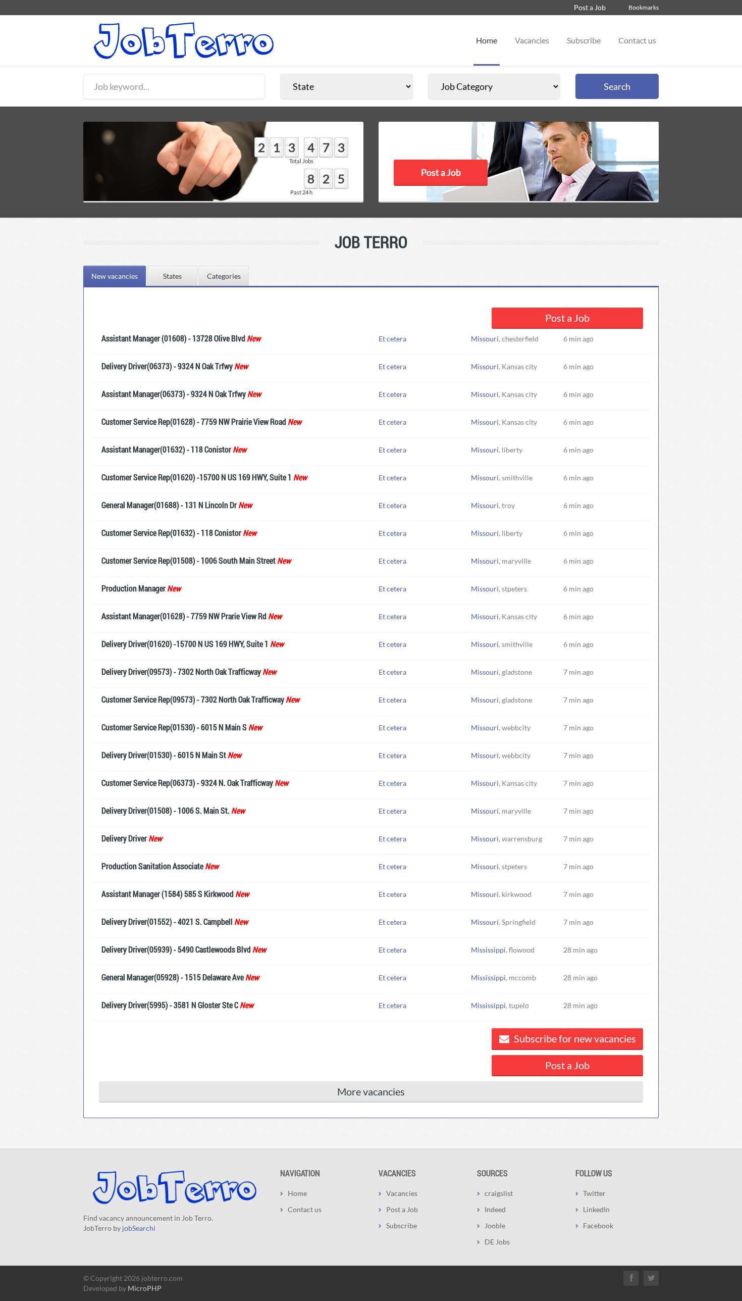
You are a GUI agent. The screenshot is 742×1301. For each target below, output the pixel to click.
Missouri (485, 338)
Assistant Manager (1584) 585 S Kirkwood (167, 893)
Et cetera (392, 338)
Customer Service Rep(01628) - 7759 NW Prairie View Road (193, 421)
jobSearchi (138, 1228)
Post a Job (590, 7)
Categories (224, 276)
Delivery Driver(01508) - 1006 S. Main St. (165, 810)
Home (486, 40)
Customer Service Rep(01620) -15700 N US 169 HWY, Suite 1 (196, 477)
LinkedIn (596, 1209)
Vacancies (532, 40)
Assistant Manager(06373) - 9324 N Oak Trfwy (173, 393)
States (172, 276)
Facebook (598, 1225)
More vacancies (371, 1091)
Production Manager (133, 588)
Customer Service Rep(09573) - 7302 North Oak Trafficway (192, 699)
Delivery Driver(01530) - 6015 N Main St (163, 754)
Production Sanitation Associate (152, 866)
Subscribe (584, 40)
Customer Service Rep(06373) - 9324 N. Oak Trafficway (187, 782)
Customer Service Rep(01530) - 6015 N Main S (174, 727)
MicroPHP (145, 1288)
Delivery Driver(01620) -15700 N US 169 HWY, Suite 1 (185, 643)
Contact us (637, 40)
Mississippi (488, 949)
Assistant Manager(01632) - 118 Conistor (166, 449)
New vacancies (114, 276)
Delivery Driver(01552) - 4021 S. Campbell (167, 921)
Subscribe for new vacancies (574, 1038)
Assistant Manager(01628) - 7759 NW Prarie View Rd (184, 616)
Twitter (594, 1193)
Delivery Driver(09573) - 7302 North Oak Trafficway (181, 671)
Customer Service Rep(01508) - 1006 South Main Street (188, 560)
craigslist (499, 1193)
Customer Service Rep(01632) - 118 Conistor (171, 532)
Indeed (495, 1209)
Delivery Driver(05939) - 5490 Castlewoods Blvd (176, 949)
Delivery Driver (124, 838)
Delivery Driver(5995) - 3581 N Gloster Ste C (169, 1004)
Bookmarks (643, 7)
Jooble (495, 1225)
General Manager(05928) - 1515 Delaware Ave (172, 977)
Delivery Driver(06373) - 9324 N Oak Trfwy (167, 366)
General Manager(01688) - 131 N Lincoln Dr (169, 504)
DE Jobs (497, 1241)
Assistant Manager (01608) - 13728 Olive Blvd (173, 338)
